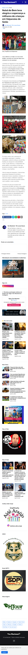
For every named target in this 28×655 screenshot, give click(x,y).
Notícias (9, 624)
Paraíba (14, 624)
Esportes (15, 622)
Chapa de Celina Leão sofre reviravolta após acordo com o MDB (17, 368)
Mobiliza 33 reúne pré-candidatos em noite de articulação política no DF (7, 494)
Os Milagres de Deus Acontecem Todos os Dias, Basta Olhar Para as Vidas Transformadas (20, 334)
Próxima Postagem (22, 253)
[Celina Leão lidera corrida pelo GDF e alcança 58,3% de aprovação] (5, 383)
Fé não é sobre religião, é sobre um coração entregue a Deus (20, 352)
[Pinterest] (19, 217)
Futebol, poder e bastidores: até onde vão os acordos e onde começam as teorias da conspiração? (7, 354)
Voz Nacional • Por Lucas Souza (16, 226)
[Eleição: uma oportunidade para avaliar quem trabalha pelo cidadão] (7, 327)
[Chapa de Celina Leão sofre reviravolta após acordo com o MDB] (5, 369)
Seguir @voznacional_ (14, 305)
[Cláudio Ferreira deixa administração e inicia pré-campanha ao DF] (20, 487)
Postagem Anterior (6, 253)
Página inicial (5, 7)
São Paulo (5, 627)
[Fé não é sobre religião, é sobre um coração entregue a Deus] (20, 345)
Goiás (10, 7)
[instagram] (8, 286)
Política (20, 624)
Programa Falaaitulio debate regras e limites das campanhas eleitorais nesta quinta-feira (7, 473)
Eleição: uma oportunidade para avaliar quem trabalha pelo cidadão (7, 334)
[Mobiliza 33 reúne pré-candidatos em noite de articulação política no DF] (7, 487)
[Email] (21, 217)
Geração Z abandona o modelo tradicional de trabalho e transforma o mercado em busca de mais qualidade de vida (17, 390)
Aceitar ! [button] (4, 652)
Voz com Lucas (12, 627)
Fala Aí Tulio (21, 622)
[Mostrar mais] (3, 220)
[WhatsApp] (16, 217)
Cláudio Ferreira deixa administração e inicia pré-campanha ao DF (20, 494)
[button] (1, 2)
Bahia (4, 622)
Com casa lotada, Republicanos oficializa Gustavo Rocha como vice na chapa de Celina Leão (17, 375)
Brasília (9, 622)
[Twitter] (13, 217)
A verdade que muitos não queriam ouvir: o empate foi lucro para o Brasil (18, 398)
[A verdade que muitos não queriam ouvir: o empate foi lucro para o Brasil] (5, 398)
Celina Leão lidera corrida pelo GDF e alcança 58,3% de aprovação (17, 382)
